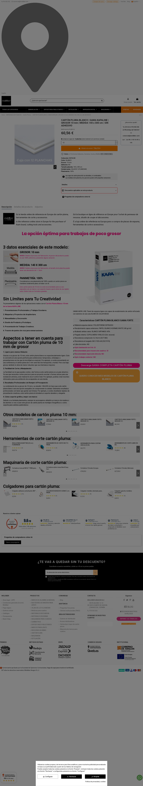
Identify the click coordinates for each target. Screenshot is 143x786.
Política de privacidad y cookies (95, 781)
